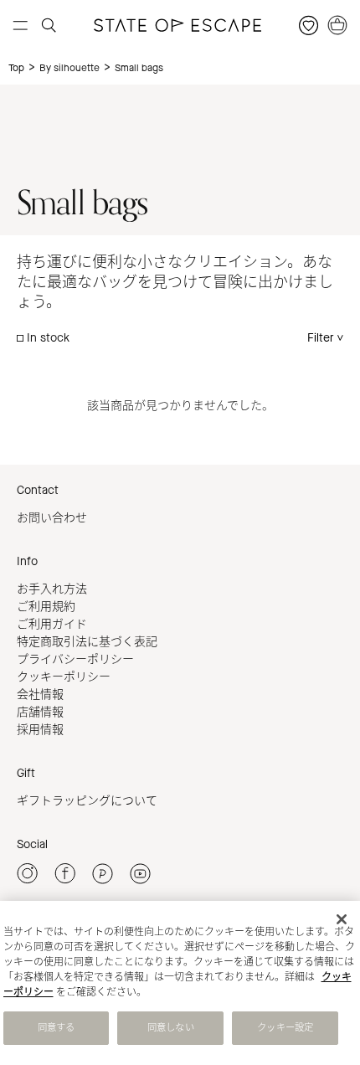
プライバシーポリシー (75, 659)
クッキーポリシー (64, 677)
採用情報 (40, 730)
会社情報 (40, 694)
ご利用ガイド (52, 624)
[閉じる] (341, 919)
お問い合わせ (52, 518)
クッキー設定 (285, 1027)
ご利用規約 (46, 607)
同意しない (170, 1027)
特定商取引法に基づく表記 (87, 642)
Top (16, 68)
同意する (56, 1027)
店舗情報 (40, 712)
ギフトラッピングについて (87, 801)
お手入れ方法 (52, 589)
